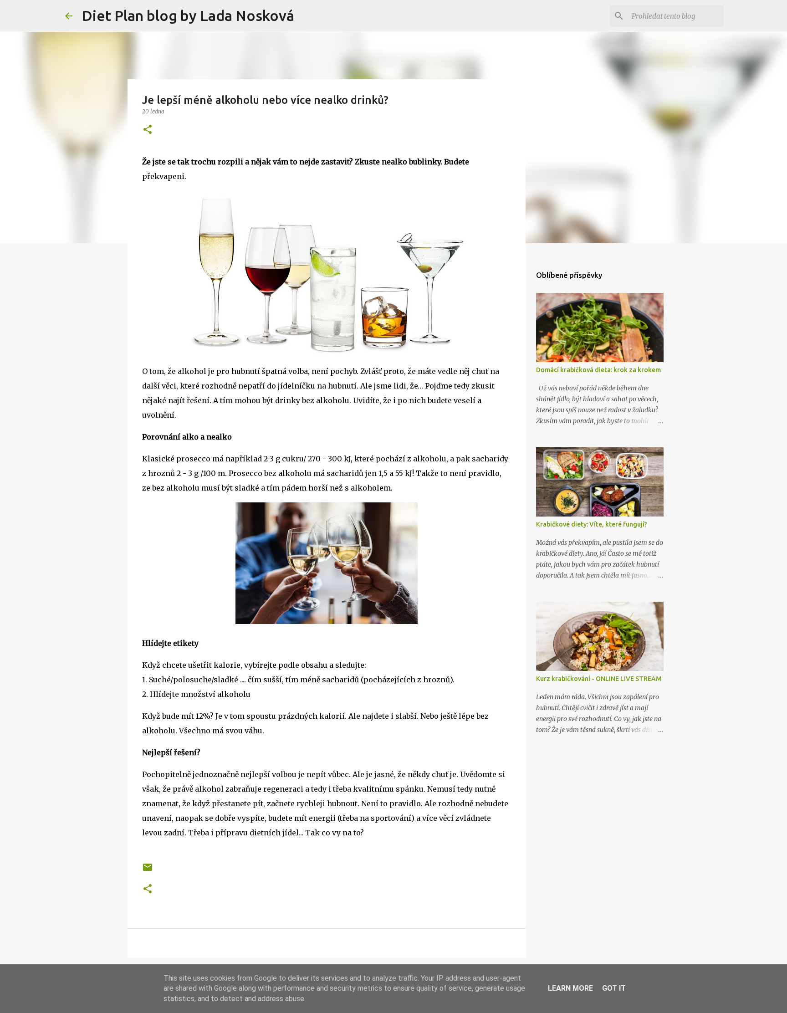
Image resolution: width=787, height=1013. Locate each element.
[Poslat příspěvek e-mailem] (147, 871)
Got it (614, 988)
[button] (147, 130)
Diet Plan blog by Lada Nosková (188, 15)
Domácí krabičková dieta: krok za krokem (598, 369)
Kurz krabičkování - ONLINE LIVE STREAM (599, 678)
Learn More (570, 988)
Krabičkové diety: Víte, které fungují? (591, 524)
